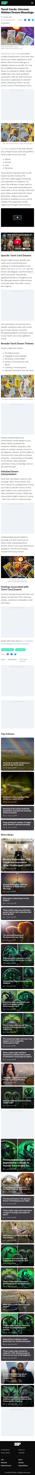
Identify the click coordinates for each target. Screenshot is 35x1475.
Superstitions (5, 23)
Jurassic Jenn (7, 17)
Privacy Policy (5, 1453)
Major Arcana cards (18, 269)
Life (2, 1460)
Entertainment (6, 1466)
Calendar (21, 1453)
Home (3, 659)
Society (21, 1462)
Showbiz (4, 1462)
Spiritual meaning (7, 649)
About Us (21, 1450)
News (20, 1460)
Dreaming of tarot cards (10, 54)
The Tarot (5, 149)
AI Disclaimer (5, 1450)
